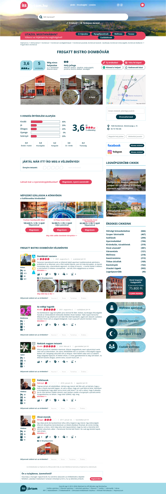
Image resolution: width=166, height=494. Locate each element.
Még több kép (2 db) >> (45, 294)
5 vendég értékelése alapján (37, 115)
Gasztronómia (113, 258)
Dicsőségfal (82, 5)
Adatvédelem (52, 490)
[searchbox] (83, 17)
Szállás (101, 488)
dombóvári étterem (53, 68)
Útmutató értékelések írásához (83, 490)
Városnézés (112, 251)
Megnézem (34, 230)
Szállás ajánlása (53, 488)
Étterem (94, 488)
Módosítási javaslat (135, 136)
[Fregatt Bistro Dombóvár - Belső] (70, 286)
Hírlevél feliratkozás (104, 490)
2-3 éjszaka (83, 34)
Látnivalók (109, 488)
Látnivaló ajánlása (82, 488)
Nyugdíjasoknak (101, 34)
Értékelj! (73, 23)
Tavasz (131, 34)
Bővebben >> (42, 270)
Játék (72, 5)
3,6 (78, 127)
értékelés (39, 65)
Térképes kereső (91, 23)
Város (117, 488)
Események (112, 265)
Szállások (111, 238)
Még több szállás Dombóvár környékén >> (61, 235)
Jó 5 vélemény (91, 127)
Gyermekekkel (113, 241)
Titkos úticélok (136, 206)
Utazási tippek (136, 177)
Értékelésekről (64, 490)
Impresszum (118, 490)
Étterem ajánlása (67, 488)
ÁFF (44, 490)
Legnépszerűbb (112, 179)
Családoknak (106, 37)
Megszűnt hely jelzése (116, 136)
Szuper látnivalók (113, 177)
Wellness (118, 34)
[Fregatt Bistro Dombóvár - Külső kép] (47, 448)
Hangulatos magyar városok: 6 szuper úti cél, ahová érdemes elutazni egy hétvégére (124, 185)
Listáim (92, 5)
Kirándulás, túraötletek (118, 244)
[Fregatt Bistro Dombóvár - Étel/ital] (47, 286)
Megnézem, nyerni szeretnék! (75, 182)
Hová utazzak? (125, 177)
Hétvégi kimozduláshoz (131, 176)
